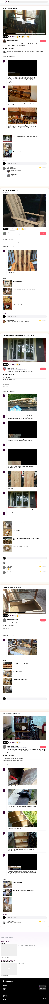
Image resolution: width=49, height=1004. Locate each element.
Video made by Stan (12, 368)
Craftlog (9, 981)
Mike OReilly (10, 232)
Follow (43, 41)
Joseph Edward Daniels (27, 170)
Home (4, 989)
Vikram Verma (10, 571)
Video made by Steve (12, 619)
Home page (5, 985)
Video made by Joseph (12, 40)
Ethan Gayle (9, 566)
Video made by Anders (12, 746)
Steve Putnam (10, 167)
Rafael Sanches (10, 561)
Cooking (4, 986)
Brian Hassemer (10, 320)
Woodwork (4, 988)
